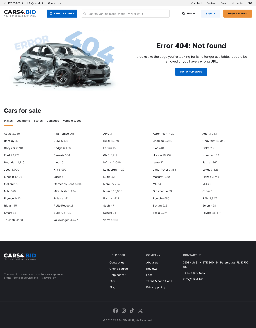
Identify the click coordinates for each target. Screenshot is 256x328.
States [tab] (38, 120)
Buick (111, 140)
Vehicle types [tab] (72, 120)
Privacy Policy (47, 277)
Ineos (58, 162)
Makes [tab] (8, 120)
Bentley (11, 140)
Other (207, 191)
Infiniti (112, 162)
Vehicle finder (64, 13)
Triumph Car (13, 220)
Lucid (109, 176)
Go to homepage (191, 71)
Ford (12, 155)
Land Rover (164, 169)
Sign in (210, 13)
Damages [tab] (53, 120)
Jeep (11, 169)
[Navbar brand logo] (20, 14)
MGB (206, 184)
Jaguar (209, 162)
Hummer (210, 155)
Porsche (161, 198)
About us (152, 262)
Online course (118, 268)
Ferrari (109, 148)
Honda (162, 155)
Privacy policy (155, 287)
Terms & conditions (159, 281)
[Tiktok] (132, 310)
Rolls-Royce (63, 205)
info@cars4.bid (35, 3)
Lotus (58, 176)
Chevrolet (213, 140)
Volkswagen (66, 220)
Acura (12, 133)
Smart (10, 212)
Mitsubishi (65, 191)
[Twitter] (140, 310)
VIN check (197, 3)
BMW (61, 140)
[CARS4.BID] (20, 262)
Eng (189, 13)
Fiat (158, 148)
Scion (209, 205)
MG (157, 184)
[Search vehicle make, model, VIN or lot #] (84, 14)
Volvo (110, 220)
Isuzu (158, 162)
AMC (107, 133)
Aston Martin (163, 133)
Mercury (111, 184)
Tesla (160, 212)
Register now (237, 13)
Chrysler (13, 148)
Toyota (211, 212)
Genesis (62, 155)
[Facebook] (115, 310)
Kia (60, 169)
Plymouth (12, 198)
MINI (10, 191)
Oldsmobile (162, 191)
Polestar (61, 198)
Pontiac (111, 198)
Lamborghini (113, 169)
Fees (223, 3)
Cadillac (162, 140)
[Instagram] (124, 310)
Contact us (54, 3)
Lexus (210, 169)
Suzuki (109, 212)
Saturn (160, 205)
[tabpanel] (128, 178)
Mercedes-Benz (68, 184)
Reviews (211, 3)
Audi (209, 133)
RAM (209, 198)
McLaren (11, 184)
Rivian (10, 205)
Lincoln (13, 176)
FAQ (249, 3)
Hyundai (14, 162)
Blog (112, 287)
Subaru (62, 212)
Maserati (161, 176)
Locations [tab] (23, 120)
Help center (236, 3)
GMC (110, 155)
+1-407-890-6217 (194, 272)
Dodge (62, 148)
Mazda (210, 176)
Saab (108, 205)
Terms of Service (22, 277)
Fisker (208, 148)
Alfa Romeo (64, 133)
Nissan (112, 191)
